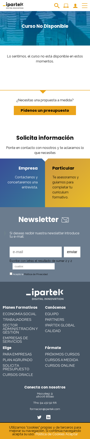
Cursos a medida (61, 360)
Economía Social (19, 314)
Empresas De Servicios (15, 340)
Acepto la (30, 274)
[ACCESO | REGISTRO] (75, 7)
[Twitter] (39, 417)
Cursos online (60, 365)
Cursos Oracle (18, 375)
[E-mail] (36, 252)
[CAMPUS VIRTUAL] (66, 7)
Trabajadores (17, 319)
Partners (54, 319)
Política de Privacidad (36, 274)
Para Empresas (17, 354)
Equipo (52, 314)
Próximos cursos (62, 354)
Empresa (28, 168)
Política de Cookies (50, 434)
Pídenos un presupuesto (45, 110)
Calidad (53, 331)
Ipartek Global (60, 325)
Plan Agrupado (17, 360)
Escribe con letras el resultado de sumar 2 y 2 (41, 261)
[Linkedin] (48, 417)
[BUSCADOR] (56, 7)
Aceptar (72, 434)
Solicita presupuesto (16, 367)
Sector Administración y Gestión (20, 328)
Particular (63, 168)
